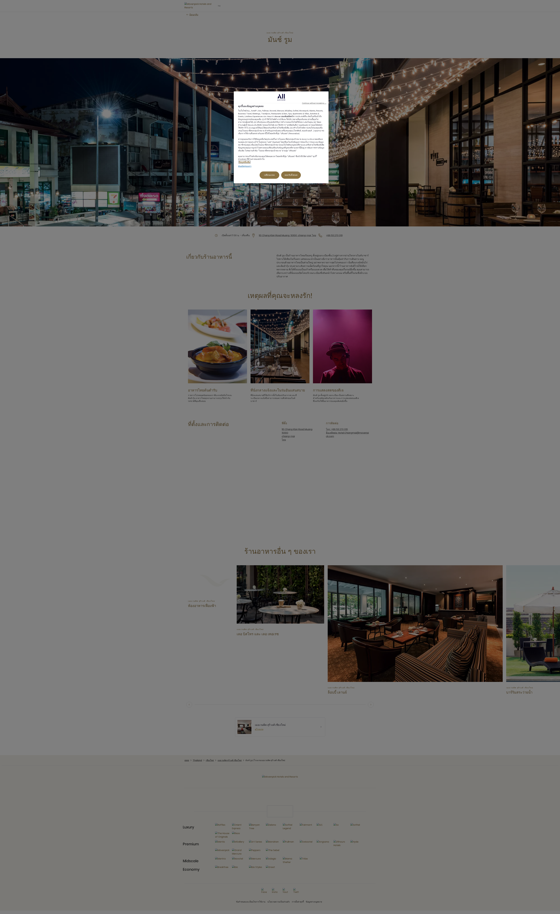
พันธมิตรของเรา (244, 166)
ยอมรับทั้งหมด (291, 175)
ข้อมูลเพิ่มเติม (244, 162)
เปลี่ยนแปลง (269, 175)
